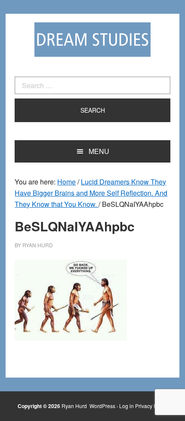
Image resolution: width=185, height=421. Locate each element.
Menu (99, 151)
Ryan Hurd (75, 405)
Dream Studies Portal (92, 39)
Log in (126, 405)
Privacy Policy (151, 405)
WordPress (102, 405)
